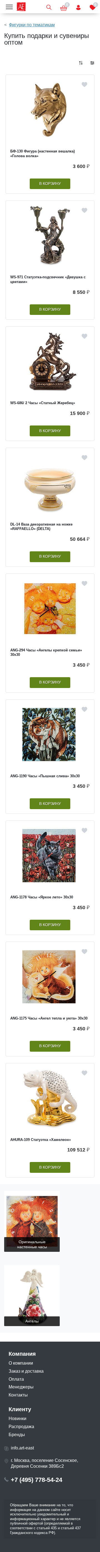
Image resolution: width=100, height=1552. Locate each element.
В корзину (50, 184)
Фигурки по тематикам (32, 24)
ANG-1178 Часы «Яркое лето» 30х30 (41, 897)
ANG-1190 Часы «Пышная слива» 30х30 (45, 776)
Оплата (16, 1379)
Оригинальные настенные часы (32, 1244)
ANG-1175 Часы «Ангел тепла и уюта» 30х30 (49, 1018)
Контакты (18, 1395)
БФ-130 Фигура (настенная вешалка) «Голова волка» (42, 153)
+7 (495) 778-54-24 (36, 1479)
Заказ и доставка (26, 1371)
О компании (21, 1363)
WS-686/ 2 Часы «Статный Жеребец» (42, 403)
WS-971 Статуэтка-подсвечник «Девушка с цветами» (48, 279)
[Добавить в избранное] (84, 84)
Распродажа (21, 1426)
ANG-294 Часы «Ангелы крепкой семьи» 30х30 (46, 652)
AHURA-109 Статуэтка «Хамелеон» (40, 1140)
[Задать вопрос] (78, 6)
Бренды (17, 1434)
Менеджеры (21, 1387)
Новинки (17, 1418)
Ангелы (32, 1321)
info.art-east (22, 1448)
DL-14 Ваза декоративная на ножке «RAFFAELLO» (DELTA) (41, 526)
